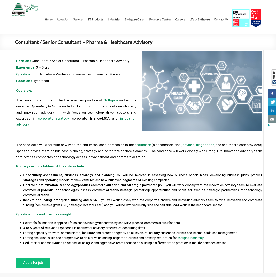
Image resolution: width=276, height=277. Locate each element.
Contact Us (221, 19)
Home (49, 19)
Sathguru (111, 100)
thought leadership (191, 238)
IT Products (95, 19)
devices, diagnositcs (198, 145)
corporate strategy (53, 118)
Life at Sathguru (200, 19)
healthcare (143, 145)
